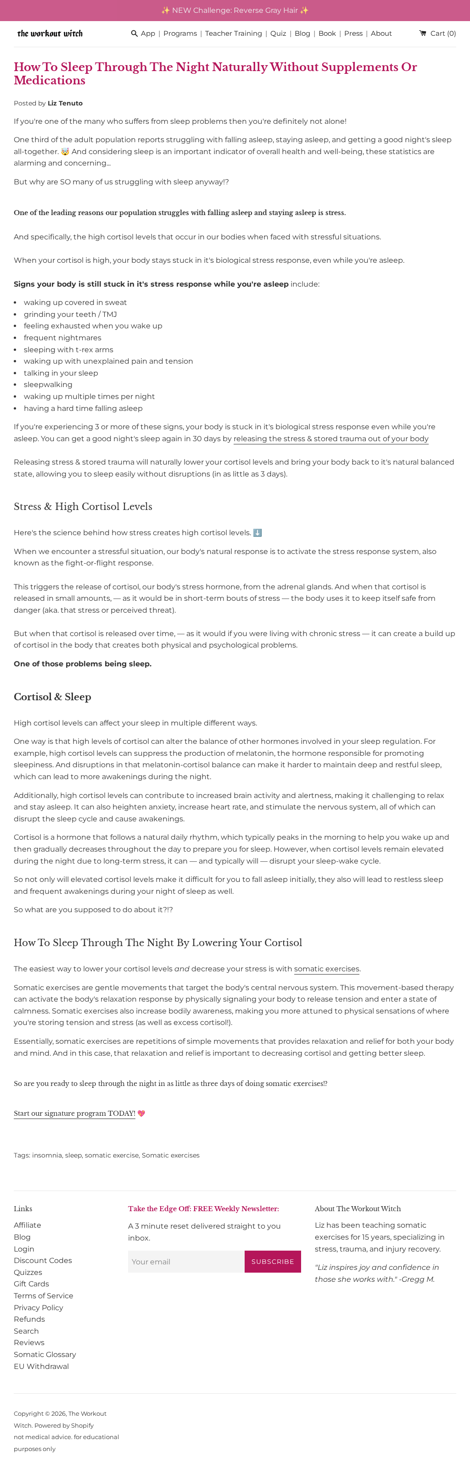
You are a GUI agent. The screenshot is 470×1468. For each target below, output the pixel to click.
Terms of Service (43, 1295)
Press (353, 34)
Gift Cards (31, 1284)
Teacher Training (233, 34)
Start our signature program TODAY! (74, 1113)
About (381, 34)
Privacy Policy (38, 1307)
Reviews (29, 1342)
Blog (302, 34)
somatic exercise (112, 1155)
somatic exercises (326, 968)
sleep (73, 1155)
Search (26, 1331)
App (148, 34)
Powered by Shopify (64, 1425)
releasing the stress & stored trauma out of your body (331, 438)
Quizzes (28, 1272)
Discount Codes (43, 1260)
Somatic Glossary (45, 1354)
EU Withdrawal (41, 1366)
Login (24, 1249)
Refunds (29, 1319)
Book (327, 34)
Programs (180, 34)
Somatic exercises (171, 1155)
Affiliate (27, 1225)
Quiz (278, 34)
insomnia (47, 1155)
